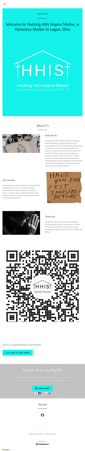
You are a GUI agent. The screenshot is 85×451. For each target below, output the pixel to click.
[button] (4, 4)
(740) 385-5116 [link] (42, 14)
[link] (42, 415)
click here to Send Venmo (17, 353)
